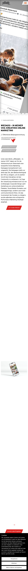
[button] (25, 3)
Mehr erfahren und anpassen (14, 567)
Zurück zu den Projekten (8, 120)
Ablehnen (14, 563)
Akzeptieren (14, 559)
